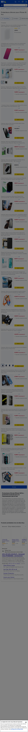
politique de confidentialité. (17, 729)
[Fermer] (25, 722)
